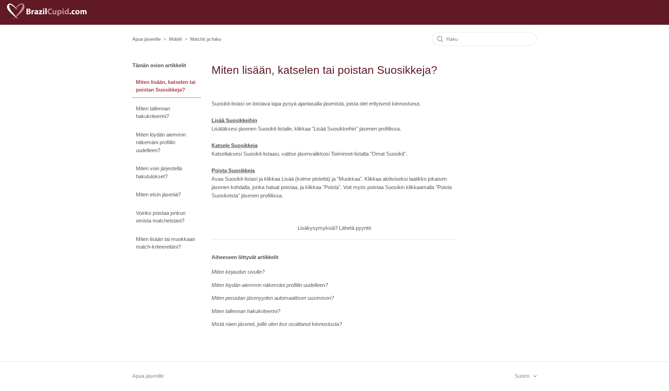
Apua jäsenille (146, 39)
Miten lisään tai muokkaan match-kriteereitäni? (165, 243)
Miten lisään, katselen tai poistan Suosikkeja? (165, 86)
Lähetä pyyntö (355, 228)
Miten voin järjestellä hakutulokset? (159, 172)
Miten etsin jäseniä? (158, 194)
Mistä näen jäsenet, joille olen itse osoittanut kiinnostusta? (277, 324)
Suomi (523, 376)
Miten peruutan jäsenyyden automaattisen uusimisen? (273, 298)
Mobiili (175, 39)
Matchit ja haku (205, 39)
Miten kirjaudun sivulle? (238, 272)
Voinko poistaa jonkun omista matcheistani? (160, 217)
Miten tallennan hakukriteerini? (153, 112)
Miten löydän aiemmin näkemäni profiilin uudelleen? (161, 142)
